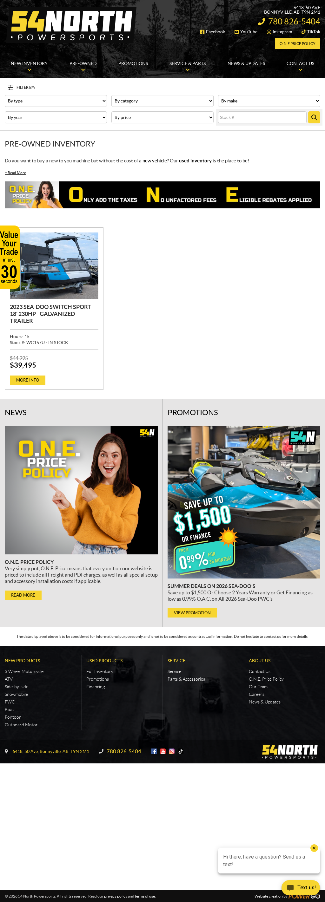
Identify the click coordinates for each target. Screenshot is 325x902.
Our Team (258, 686)
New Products (22, 660)
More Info (27, 380)
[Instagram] (172, 751)
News (16, 412)
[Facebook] (154, 751)
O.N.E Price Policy (297, 44)
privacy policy (115, 896)
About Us (259, 660)
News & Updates (265, 701)
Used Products (104, 660)
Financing (95, 686)
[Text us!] (300, 889)
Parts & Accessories (186, 679)
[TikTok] (180, 751)
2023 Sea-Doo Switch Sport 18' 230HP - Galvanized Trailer (50, 314)
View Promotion (192, 613)
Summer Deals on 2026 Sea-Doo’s (211, 586)
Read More (15, 173)
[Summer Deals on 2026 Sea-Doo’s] (244, 502)
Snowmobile (16, 694)
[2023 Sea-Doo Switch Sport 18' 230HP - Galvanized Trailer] (54, 265)
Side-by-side (16, 686)
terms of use (145, 896)
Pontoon (13, 717)
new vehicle (155, 160)
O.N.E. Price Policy (29, 562)
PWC (10, 701)
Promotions (193, 412)
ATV (9, 679)
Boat (9, 709)
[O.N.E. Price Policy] (81, 490)
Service (176, 660)
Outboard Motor (21, 724)
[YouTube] (163, 751)
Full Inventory (99, 671)
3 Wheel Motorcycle (24, 671)
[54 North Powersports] (71, 25)
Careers (256, 694)
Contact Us (259, 671)
